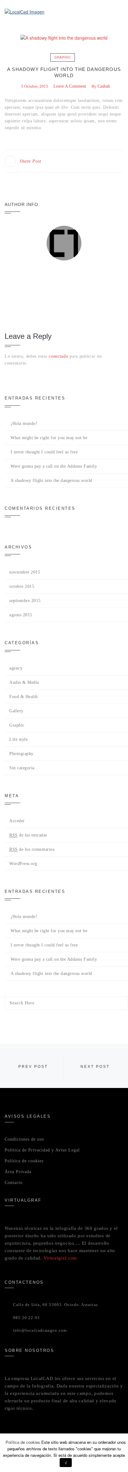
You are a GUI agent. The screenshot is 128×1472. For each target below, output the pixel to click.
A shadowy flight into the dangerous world (51, 480)
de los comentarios (31, 849)
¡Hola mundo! (24, 423)
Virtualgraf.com (60, 1258)
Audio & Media (24, 682)
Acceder (17, 821)
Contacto (14, 1182)
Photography (21, 753)
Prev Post (33, 1066)
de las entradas (28, 835)
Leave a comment (69, 86)
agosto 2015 (20, 615)
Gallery (16, 711)
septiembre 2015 (25, 600)
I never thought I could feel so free (44, 452)
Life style (18, 739)
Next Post (95, 1066)
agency (15, 668)
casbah (104, 86)
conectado (58, 356)
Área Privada (18, 1171)
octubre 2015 (21, 586)
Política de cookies (24, 1161)
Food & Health (23, 696)
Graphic (62, 57)
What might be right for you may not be (49, 437)
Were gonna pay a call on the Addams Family (54, 466)
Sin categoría (21, 768)
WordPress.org (23, 863)
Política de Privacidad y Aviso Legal (42, 1150)
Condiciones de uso (24, 1139)
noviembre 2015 (24, 572)
